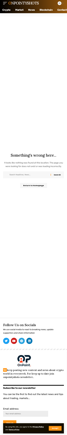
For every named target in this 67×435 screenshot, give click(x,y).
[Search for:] (29, 174)
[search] (52, 3)
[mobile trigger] (5, 3)
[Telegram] (22, 341)
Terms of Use (14, 430)
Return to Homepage (33, 185)
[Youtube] (14, 341)
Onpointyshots (23, 3)
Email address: (11, 408)
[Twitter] (6, 341)
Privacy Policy (38, 427)
